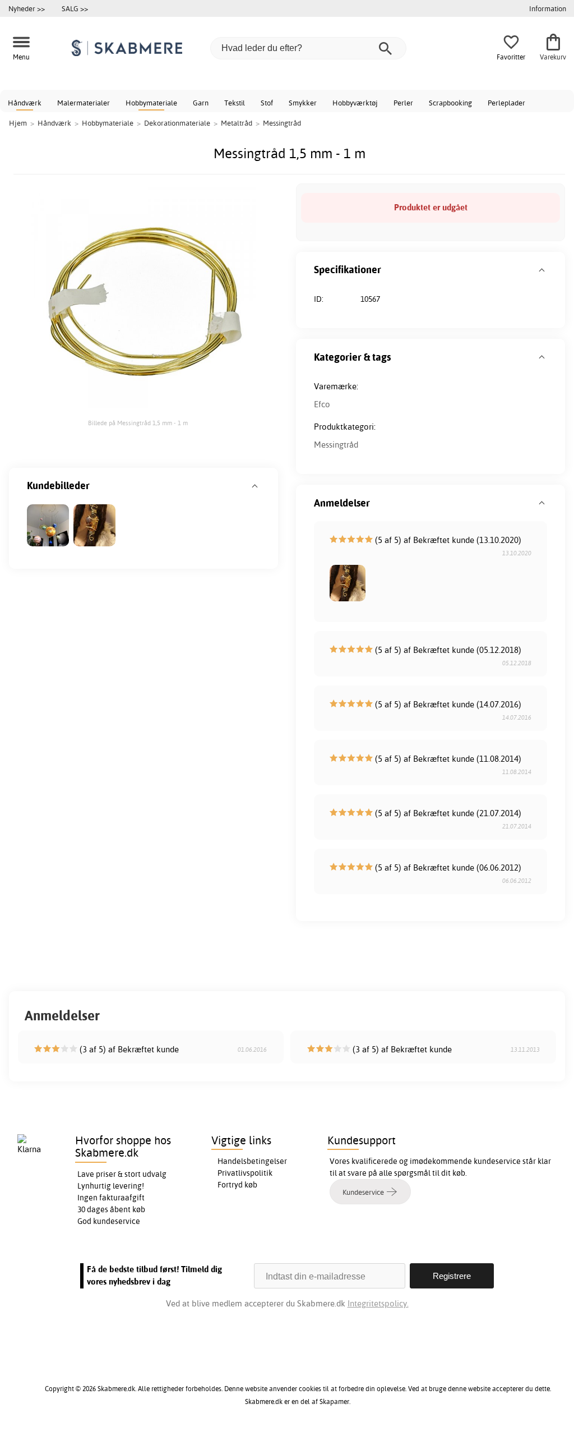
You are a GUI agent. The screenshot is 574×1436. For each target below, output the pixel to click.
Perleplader (506, 102)
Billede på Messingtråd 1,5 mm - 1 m (138, 423)
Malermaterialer (83, 102)
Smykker (303, 102)
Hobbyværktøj (355, 102)
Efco (322, 404)
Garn (201, 102)
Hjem (18, 122)
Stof (267, 102)
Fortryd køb (237, 1185)
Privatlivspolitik (244, 1173)
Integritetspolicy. (378, 1303)
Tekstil (234, 102)
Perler (403, 102)
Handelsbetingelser (252, 1161)
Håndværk (24, 102)
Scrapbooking (450, 102)
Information (547, 8)
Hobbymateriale (151, 102)
